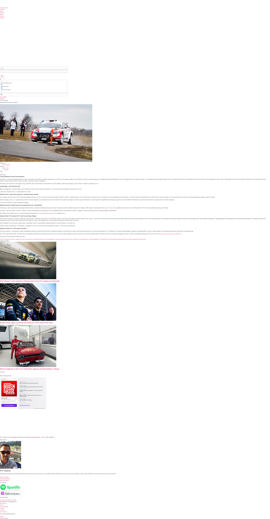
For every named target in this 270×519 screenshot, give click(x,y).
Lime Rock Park (71, 239)
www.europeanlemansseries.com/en (46, 213)
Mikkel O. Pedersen (100, 239)
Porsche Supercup (128, 239)
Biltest (4, 49)
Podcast (4, 40)
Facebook (15, 437)
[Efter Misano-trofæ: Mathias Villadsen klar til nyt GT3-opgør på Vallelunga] (28, 278)
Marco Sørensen (79, 239)
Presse (2, 505)
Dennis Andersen (33, 239)
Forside (4, 55)
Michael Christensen (89, 239)
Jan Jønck (56, 239)
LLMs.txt (2, 510)
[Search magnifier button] (2, 76)
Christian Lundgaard (14, 239)
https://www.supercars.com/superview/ (171, 234)
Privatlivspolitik (4, 506)
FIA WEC (2, 9)
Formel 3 (2, 16)
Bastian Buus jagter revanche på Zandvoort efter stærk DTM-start (26, 323)
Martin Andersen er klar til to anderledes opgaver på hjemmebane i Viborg (29, 369)
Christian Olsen (112, 208)
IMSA (1, 11)
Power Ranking (7, 36)
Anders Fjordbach (4, 239)
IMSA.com (14, 191)
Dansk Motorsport (9, 23)
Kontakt (4, 61)
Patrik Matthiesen (119, 239)
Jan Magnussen (63, 239)
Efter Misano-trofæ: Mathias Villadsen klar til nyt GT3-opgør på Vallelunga (29, 281)
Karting (2, 18)
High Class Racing (46, 239)
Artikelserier (6, 32)
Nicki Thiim (108, 239)
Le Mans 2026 (4, 7)
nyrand (112, 239)
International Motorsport (12, 27)
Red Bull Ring (142, 239)
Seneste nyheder (4, 477)
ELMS (1, 14)
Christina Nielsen (24, 239)
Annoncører (3, 503)
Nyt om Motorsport (35, 437)
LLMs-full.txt (3, 511)
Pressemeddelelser (9, 45)
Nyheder (2, 98)
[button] (0, 0)
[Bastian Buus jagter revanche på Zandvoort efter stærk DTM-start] (28, 320)
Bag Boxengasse (7, 58)
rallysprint (136, 239)
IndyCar (2, 13)
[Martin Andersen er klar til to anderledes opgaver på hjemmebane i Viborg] (28, 366)
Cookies (2, 508)
